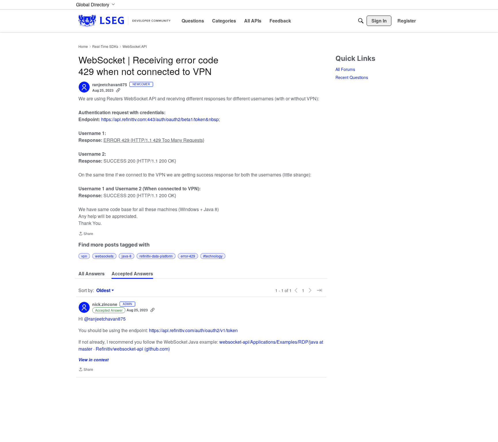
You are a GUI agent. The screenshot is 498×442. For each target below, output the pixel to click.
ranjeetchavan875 (109, 84)
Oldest (104, 290)
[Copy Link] (118, 90)
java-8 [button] (126, 255)
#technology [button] (212, 255)
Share (85, 234)
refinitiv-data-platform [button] (156, 255)
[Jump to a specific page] (319, 290)
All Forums (345, 69)
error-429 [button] (188, 255)
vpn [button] (84, 255)
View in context (93, 359)
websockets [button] (104, 255)
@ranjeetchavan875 (105, 318)
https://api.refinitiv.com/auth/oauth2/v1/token (193, 330)
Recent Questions (351, 77)
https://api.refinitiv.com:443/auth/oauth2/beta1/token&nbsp (160, 119)
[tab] (91, 274)
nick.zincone (104, 304)
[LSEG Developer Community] (124, 21)
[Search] (361, 21)
